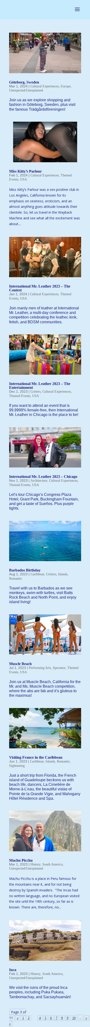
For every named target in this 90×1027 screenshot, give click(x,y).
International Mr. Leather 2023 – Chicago (43, 476)
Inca (12, 970)
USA (23, 179)
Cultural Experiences (44, 86)
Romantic (15, 578)
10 (74, 1018)
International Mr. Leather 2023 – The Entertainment (39, 386)
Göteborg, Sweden (24, 82)
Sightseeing (17, 766)
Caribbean (37, 574)
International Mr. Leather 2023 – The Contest (39, 288)
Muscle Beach (20, 664)
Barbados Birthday (25, 570)
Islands (62, 574)
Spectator (59, 668)
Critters (35, 391)
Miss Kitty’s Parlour (25, 171)
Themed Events (19, 396)
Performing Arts (40, 668)
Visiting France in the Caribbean (35, 757)
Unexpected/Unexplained (26, 90)
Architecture (38, 480)
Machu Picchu (21, 860)
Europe (66, 86)
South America (52, 864)
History (35, 864)
